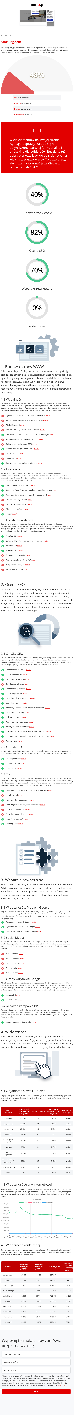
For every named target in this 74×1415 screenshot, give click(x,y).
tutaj (55, 1385)
